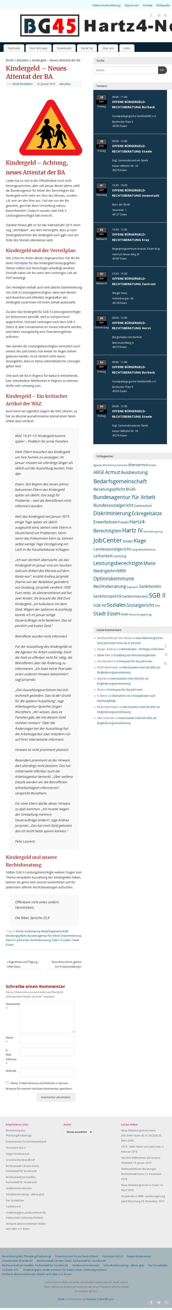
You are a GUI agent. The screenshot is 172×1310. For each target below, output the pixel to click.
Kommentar (9, 1006)
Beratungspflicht (16, 935)
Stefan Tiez (103, 655)
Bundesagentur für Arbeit (44, 935)
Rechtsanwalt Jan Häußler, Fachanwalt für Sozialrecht (35, 1265)
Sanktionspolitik (107, 596)
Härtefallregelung (153, 531)
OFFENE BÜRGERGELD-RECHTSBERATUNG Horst (131, 325)
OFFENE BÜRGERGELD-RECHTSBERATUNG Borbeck (133, 104)
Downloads (64, 48)
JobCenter (23, 940)
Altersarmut (138, 464)
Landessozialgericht (112, 549)
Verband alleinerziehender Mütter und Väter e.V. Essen (37, 1274)
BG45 (9, 60)
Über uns (108, 48)
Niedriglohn (104, 571)
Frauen (123, 522)
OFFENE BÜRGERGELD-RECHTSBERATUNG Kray (130, 237)
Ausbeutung (32, 931)
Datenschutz (143, 506)
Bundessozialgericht (113, 505)
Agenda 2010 (100, 465)
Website (9, 1071)
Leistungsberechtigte (118, 563)
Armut (19, 931)
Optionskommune (113, 578)
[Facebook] (151, 16)
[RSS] (166, 16)
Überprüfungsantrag (140, 614)
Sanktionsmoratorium (19, 1188)
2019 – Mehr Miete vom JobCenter (141, 1146)
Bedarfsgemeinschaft (54, 931)
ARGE (98, 472)
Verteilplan (21, 263)
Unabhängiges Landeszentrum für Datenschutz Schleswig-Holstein (65, 1270)
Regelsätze (132, 587)
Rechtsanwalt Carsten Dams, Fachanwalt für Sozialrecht (71, 1261)
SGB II (55, 940)
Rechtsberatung (41, 940)
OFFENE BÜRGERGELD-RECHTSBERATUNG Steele (132, 148)
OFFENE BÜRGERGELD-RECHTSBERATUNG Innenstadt (135, 193)
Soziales (65, 940)
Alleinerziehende (118, 465)
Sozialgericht (140, 605)
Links (127, 48)
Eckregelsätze (147, 513)
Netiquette (163, 5)
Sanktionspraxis (135, 596)
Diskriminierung (71, 935)
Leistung (119, 556)
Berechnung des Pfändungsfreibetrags (26, 1256)
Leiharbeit (103, 555)
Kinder (128, 541)
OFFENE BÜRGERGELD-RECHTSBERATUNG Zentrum (134, 281)
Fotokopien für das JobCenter (134, 661)
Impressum (132, 5)
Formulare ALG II (16, 1147)
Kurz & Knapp (38, 48)
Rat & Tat (87, 48)
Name (9, 1040)
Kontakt (147, 5)
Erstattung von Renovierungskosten (135, 655)
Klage (140, 540)
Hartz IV (11, 940)
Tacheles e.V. (13, 1206)
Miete (149, 563)
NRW (121, 571)
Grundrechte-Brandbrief (20, 1160)
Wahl (124, 614)
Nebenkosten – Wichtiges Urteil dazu (142, 649)
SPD (157, 606)
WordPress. (106, 1299)
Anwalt (152, 465)
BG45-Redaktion (23, 84)
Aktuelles (23, 60)
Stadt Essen (106, 613)
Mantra (91, 1299)
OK (161, 70)
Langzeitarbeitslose (143, 549)
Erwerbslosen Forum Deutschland (26, 1141)
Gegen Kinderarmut (17, 1154)
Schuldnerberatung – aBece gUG (25, 1194)
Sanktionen (150, 586)
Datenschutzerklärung (106, 5)
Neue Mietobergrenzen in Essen (140, 1185)
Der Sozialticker (15, 1200)
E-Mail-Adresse (9, 1056)
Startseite (14, 48)
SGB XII (99, 605)
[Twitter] (158, 16)
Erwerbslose (105, 522)
